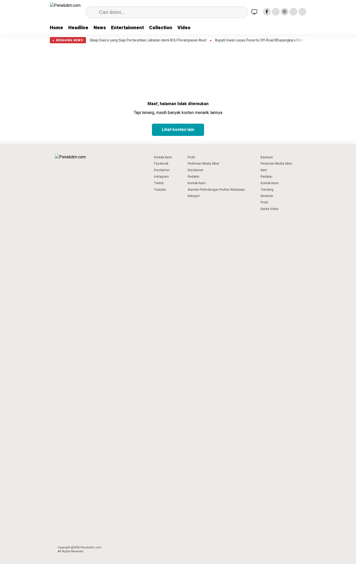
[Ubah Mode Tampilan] (255, 12)
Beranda (267, 196)
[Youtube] (293, 12)
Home (56, 27)
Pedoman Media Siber (203, 163)
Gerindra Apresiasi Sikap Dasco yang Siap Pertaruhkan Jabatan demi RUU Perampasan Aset (134, 40)
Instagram (161, 176)
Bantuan (267, 157)
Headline (78, 27)
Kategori (194, 196)
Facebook (161, 163)
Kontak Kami (163, 157)
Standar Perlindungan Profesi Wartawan (216, 189)
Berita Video (269, 209)
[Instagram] (285, 12)
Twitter (159, 183)
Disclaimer (162, 170)
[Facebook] (267, 12)
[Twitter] (276, 12)
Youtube (160, 189)
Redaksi (193, 176)
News (100, 27)
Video (184, 27)
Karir (264, 170)
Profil (191, 157)
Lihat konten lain (178, 130)
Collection (160, 27)
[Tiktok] (302, 12)
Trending (267, 189)
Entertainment (127, 27)
